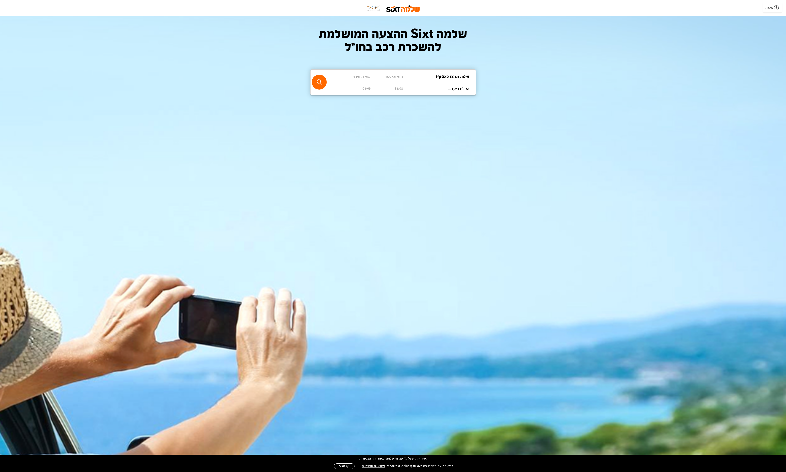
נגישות (769, 7)
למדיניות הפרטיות (373, 466)
